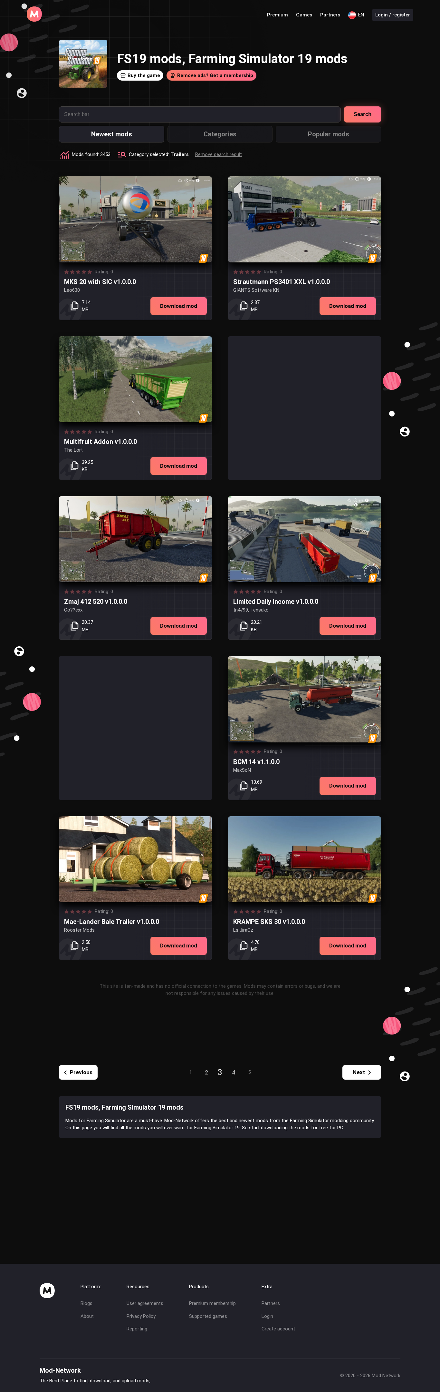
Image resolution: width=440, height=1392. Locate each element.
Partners (330, 15)
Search (362, 114)
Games (304, 15)
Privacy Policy (141, 1316)
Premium (277, 15)
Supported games (208, 1316)
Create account (278, 1329)
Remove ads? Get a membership (215, 75)
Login (267, 1316)
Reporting (137, 1329)
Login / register (392, 15)
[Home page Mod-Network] (34, 20)
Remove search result (218, 154)
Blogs (86, 1303)
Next (359, 1072)
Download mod (178, 306)
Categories (220, 134)
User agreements (145, 1303)
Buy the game (144, 75)
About (87, 1316)
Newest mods (111, 134)
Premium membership (212, 1303)
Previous (81, 1072)
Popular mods (328, 134)
